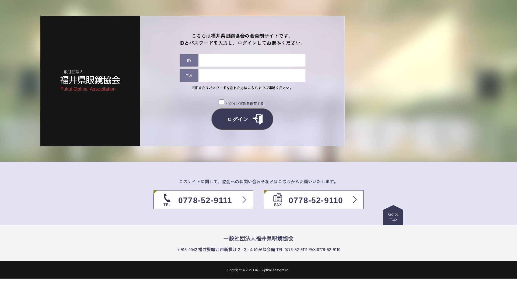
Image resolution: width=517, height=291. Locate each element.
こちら (252, 87)
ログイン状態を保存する (244, 103)
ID (189, 60)
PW (189, 75)
